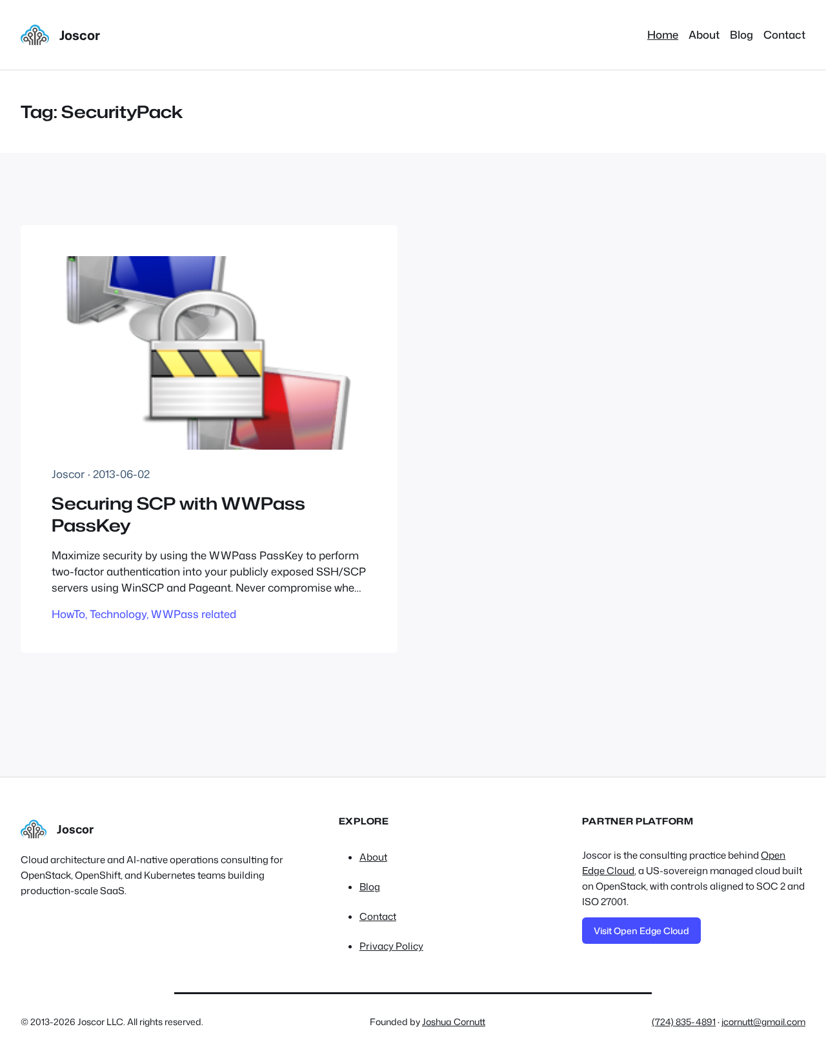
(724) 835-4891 (684, 1021)
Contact (377, 916)
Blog (369, 887)
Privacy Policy (391, 946)
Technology (118, 613)
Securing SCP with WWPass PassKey (178, 514)
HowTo (68, 613)
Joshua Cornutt (453, 1021)
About (373, 857)
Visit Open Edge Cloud (641, 930)
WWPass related (193, 613)
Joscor (79, 35)
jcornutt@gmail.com (763, 1021)
